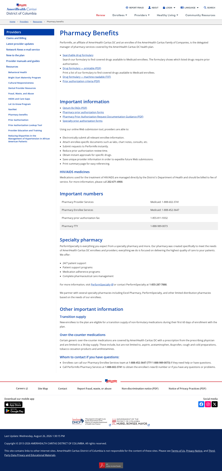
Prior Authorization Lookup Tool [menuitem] (25, 125)
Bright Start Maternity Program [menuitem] (24, 77)
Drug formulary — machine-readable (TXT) (87, 76)
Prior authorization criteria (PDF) (81, 81)
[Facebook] (201, 404)
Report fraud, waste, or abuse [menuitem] (94, 388)
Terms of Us (178, 450)
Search (211, 7)
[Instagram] (208, 404)
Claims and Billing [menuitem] (16, 38)
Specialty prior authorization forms (83, 120)
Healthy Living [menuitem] (166, 15)
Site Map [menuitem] (43, 388)
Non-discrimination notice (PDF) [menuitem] (140, 388)
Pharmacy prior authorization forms (83, 112)
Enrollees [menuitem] (119, 15)
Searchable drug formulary (78, 55)
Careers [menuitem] (20, 388)
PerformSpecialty (101, 284)
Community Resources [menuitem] (200, 15)
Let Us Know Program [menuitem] (19, 104)
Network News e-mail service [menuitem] (23, 49)
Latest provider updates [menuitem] (20, 44)
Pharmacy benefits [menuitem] (18, 114)
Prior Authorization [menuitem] (18, 119)
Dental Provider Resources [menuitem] (22, 88)
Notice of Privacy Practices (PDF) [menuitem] (187, 388)
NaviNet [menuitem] (12, 109)
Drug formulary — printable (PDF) (82, 68)
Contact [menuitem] (62, 388)
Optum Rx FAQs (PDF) (75, 107)
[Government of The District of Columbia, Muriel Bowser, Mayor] (130, 425)
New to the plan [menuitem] (15, 55)
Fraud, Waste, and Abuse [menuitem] (21, 93)
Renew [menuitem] (100, 15)
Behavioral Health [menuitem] (17, 72)
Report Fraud (136, 7)
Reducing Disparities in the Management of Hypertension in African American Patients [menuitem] (29, 138)
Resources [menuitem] (12, 66)
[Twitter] (215, 404)
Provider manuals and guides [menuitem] (23, 61)
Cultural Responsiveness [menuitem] (21, 82)
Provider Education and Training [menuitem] (25, 130)
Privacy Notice (194, 450)
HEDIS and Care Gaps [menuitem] (19, 98)
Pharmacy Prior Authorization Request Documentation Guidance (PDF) (103, 116)
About (155, 7)
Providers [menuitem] (140, 15)
